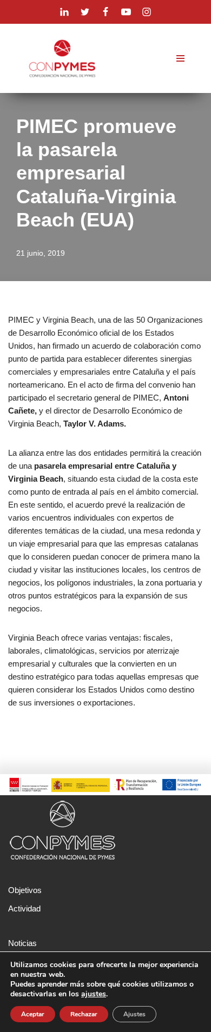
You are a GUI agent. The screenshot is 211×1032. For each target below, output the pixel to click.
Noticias (22, 943)
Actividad (24, 908)
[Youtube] (126, 11)
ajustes (93, 994)
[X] (85, 11)
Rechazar (83, 1014)
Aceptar (32, 1014)
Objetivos (25, 890)
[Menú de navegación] (180, 58)
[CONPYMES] (62, 58)
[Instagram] (146, 11)
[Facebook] (105, 11)
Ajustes (134, 1014)
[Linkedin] (64, 11)
